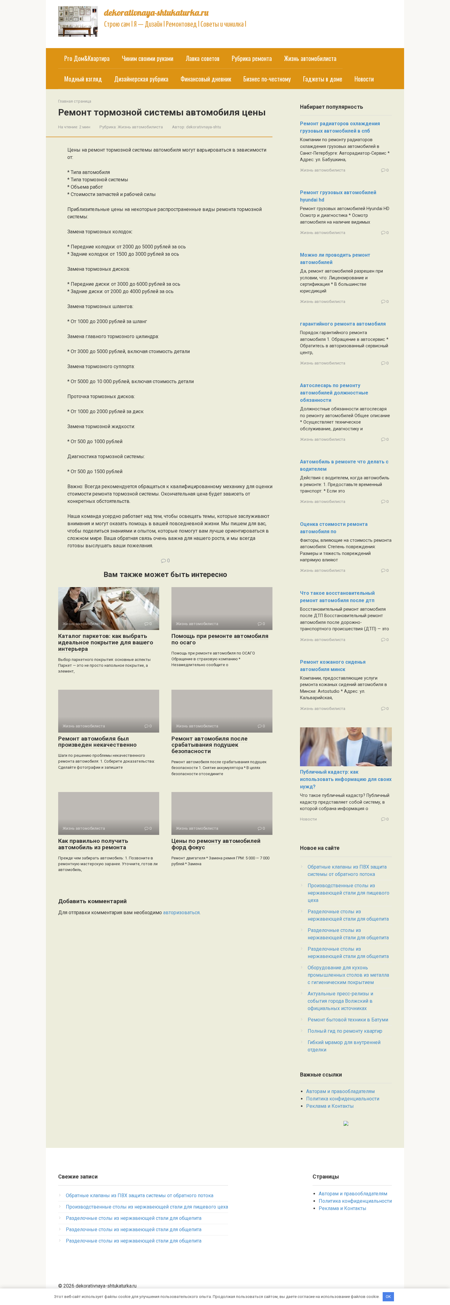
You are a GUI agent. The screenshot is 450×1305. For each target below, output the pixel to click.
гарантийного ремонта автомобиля (343, 324)
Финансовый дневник (206, 78)
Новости (364, 78)
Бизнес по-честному (267, 78)
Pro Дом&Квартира (87, 58)
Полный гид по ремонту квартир (345, 1031)
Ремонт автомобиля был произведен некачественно (97, 742)
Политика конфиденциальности (342, 1099)
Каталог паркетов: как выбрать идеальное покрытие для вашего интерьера (105, 642)
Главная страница (74, 101)
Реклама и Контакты (330, 1106)
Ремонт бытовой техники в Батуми (348, 1020)
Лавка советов (202, 58)
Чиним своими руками (147, 58)
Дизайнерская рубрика (141, 78)
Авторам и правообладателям (340, 1091)
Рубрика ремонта (252, 58)
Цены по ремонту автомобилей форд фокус (216, 844)
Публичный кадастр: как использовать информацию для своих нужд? (346, 779)
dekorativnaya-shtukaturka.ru (156, 12)
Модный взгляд (83, 78)
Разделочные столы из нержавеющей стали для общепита (133, 1218)
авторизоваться (181, 912)
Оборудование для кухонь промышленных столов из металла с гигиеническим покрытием (348, 975)
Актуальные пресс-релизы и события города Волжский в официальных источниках (340, 1001)
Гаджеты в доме (322, 78)
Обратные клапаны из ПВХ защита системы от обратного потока (139, 1195)
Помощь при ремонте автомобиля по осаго (219, 639)
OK (388, 1296)
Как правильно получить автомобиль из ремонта (93, 844)
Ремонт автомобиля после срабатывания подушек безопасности (209, 745)
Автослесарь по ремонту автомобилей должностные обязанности (334, 393)
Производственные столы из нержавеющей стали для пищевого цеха (348, 893)
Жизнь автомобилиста (310, 58)
